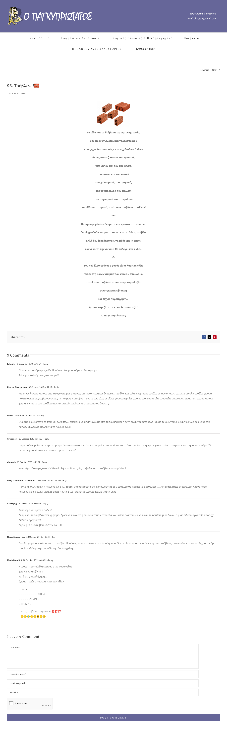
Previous (204, 70)
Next (214, 70)
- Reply (44, 364)
